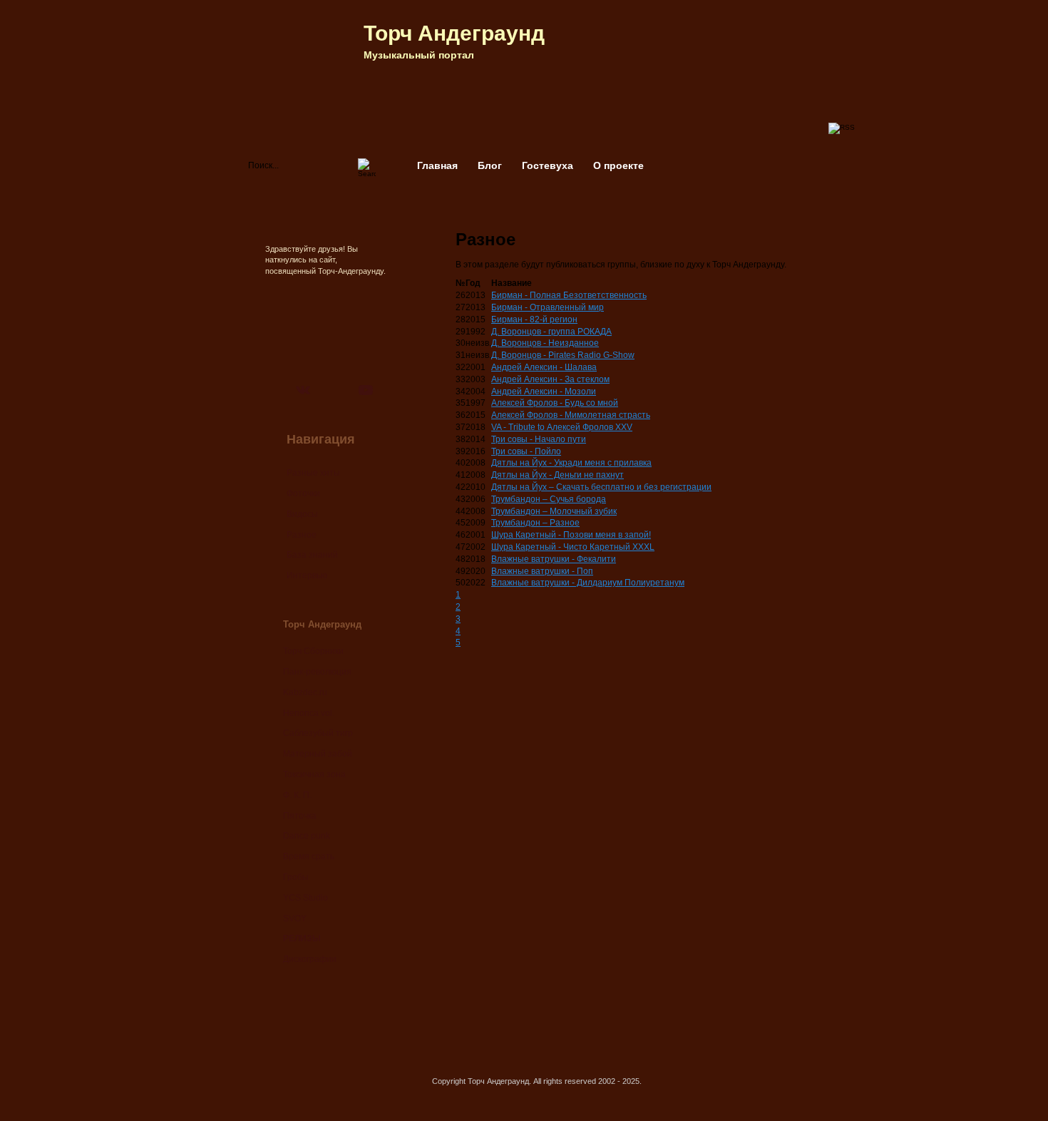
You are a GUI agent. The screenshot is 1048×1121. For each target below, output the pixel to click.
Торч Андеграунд (454, 33)
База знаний (312, 555)
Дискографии (310, 959)
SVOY (295, 918)
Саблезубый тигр (318, 733)
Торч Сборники (313, 651)
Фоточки (303, 493)
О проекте (618, 165)
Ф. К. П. (297, 795)
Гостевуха (547, 165)
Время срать (308, 856)
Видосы (302, 514)
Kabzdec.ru (305, 692)
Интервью (307, 575)
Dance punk (306, 836)
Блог (490, 165)
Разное (302, 535)
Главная (437, 165)
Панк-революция (317, 672)
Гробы (296, 877)
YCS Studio (305, 898)
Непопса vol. (308, 713)
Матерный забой (317, 754)
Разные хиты (313, 473)
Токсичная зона (314, 774)
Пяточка (300, 816)
